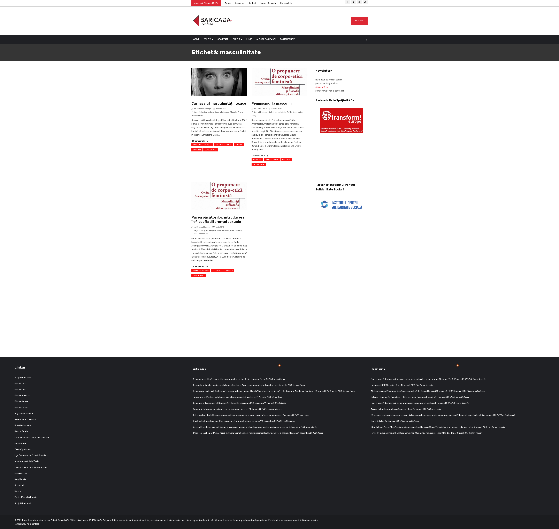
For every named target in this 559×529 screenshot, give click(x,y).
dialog (202, 230)
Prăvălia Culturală (23, 425)
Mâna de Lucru (21, 473)
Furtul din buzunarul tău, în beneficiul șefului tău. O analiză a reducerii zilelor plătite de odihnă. (413, 433)
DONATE (359, 20)
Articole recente (223, 145)
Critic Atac (199, 369)
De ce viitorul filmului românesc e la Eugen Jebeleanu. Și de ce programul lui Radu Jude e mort (235, 385)
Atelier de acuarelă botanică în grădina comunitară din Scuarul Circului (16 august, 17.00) (411, 391)
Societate (222, 39)
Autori (228, 3)
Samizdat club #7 (379, 421)
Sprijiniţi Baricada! (268, 3)
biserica (203, 112)
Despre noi (239, 3)
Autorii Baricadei (266, 39)
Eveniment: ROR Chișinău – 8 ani (385, 385)
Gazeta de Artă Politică (25, 419)
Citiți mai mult (198, 141)
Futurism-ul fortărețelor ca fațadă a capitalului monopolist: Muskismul (225, 397)
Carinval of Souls (222, 112)
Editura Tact (20, 383)
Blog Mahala (20, 479)
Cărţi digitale (286, 3)
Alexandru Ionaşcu (202, 145)
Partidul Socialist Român (26, 497)
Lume (249, 39)
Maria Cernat (272, 159)
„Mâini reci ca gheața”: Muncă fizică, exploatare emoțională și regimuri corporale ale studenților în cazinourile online (245, 433)
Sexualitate (210, 150)
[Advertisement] (290, 20)
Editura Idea (20, 389)
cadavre (211, 112)
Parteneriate (287, 39)
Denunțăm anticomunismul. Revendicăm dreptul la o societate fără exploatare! (229, 403)
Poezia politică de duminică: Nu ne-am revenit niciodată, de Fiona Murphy (404, 403)
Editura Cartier (21, 407)
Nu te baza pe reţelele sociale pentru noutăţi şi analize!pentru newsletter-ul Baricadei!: (329, 85)
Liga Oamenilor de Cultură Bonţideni (31, 455)
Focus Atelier (20, 443)
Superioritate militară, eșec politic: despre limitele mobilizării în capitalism (226, 379)
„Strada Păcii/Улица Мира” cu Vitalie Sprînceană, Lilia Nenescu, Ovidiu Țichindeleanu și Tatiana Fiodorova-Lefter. (422, 427)
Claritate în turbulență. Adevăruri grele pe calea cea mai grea (220, 409)
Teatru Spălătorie (23, 449)
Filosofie (257, 159)
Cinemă (239, 145)
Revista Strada (21, 431)
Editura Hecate (21, 401)
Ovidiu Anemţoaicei (295, 112)
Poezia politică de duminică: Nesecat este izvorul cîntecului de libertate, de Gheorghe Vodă (412, 379)
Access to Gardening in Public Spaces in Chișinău (393, 409)
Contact (252, 3)
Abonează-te (321, 87)
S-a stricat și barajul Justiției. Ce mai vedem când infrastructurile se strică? (227, 421)
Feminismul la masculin (272, 103)
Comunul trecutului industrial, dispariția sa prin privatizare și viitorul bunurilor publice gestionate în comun (240, 427)
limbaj (271, 112)
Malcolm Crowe (236, 112)
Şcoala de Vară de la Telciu (27, 461)
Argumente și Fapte (24, 413)
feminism (264, 112)
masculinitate (197, 115)
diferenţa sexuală (213, 230)
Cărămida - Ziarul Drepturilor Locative (32, 437)
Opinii (196, 39)
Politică (208, 39)
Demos (18, 491)
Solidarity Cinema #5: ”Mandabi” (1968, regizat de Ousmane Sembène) (403, 397)
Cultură (237, 39)
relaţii (254, 116)
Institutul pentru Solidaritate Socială (31, 467)
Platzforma (378, 369)
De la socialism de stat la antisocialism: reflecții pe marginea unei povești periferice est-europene (237, 415)
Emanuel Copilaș (200, 270)
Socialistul (19, 485)
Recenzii (197, 150)
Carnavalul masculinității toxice (218, 103)
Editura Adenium (22, 395)
